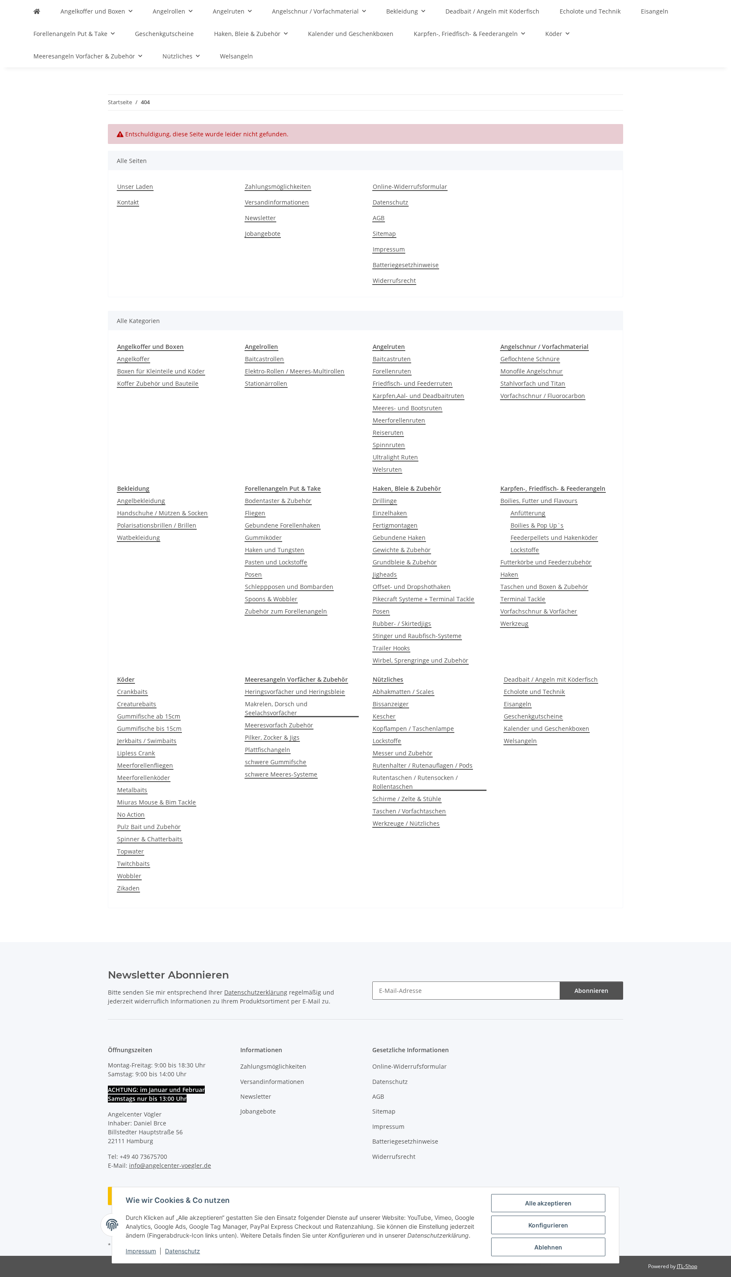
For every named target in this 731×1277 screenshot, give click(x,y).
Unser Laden (135, 186)
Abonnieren (591, 991)
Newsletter (260, 218)
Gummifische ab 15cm (148, 716)
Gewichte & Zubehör (402, 550)
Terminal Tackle (522, 599)
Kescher (384, 716)
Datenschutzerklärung (255, 992)
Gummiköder (263, 537)
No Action (131, 814)
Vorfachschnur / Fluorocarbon (542, 396)
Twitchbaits (133, 864)
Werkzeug (514, 623)
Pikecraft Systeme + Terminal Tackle (423, 599)
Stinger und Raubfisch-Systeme (417, 636)
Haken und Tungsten (274, 550)
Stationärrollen (266, 383)
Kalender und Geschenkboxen (546, 728)
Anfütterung (528, 513)
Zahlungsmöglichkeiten (278, 186)
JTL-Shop (687, 1266)
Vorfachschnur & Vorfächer (538, 611)
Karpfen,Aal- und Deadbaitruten (418, 396)
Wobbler (129, 876)
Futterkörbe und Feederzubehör (545, 562)
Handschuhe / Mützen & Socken (162, 513)
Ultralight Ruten (395, 457)
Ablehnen (548, 1247)
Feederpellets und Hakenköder (554, 537)
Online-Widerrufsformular (410, 186)
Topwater (130, 851)
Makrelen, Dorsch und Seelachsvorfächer (276, 708)
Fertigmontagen (395, 525)
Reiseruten (388, 432)
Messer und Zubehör (402, 753)
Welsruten (387, 469)
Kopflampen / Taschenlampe (413, 728)
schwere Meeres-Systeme (281, 774)
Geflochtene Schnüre (530, 359)
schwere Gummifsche (275, 762)
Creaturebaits (136, 704)
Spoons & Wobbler (271, 599)
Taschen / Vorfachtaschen (409, 811)
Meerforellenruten (399, 420)
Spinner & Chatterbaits (149, 839)
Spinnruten (389, 445)
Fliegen (255, 513)
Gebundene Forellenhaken (282, 525)
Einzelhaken (390, 513)
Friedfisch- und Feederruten (412, 383)
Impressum (141, 1251)
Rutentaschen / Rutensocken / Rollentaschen (415, 782)
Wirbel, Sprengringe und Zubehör (420, 660)
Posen (253, 574)
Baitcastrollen (264, 359)
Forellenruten (392, 371)
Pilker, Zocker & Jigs (272, 737)
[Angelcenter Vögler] (36, 11)
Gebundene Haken (399, 537)
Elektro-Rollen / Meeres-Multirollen (294, 371)
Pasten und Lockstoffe (276, 562)
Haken (509, 574)
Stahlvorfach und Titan (532, 383)
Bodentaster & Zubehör (278, 501)
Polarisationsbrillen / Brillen (156, 525)
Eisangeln (517, 704)
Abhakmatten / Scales (403, 692)
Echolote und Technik (534, 692)
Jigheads (385, 574)
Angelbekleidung (141, 501)
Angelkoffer (133, 359)
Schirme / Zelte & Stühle (407, 799)
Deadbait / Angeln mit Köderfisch (551, 679)
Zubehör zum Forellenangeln (286, 611)
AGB (379, 218)
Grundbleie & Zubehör (405, 562)
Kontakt (128, 202)
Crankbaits (132, 692)
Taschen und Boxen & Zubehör (544, 587)
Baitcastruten (392, 359)
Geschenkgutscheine (533, 716)
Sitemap (384, 233)
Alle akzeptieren (548, 1203)
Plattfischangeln (267, 750)
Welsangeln (520, 741)
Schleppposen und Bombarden (289, 587)
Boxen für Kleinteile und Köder (161, 371)
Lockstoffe (525, 550)
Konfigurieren (548, 1225)
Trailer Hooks (391, 648)
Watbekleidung (138, 537)
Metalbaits (132, 790)
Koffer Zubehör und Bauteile (157, 383)
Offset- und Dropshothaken (412, 587)
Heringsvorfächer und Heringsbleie (295, 692)
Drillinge (385, 501)
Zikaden (128, 888)
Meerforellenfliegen (145, 765)
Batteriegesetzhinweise (406, 265)
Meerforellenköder (143, 778)
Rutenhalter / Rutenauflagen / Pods (423, 765)
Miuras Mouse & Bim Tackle (156, 802)
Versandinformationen (277, 202)
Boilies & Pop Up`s (537, 525)
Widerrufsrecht (394, 280)
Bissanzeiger (391, 704)
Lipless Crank (136, 753)
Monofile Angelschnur (531, 371)
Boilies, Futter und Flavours (538, 501)
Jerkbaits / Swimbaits (146, 741)
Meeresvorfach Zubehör (279, 725)
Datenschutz (182, 1251)
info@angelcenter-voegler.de (170, 1165)
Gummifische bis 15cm (149, 728)
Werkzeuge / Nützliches (406, 823)
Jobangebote (262, 233)
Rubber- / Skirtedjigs (402, 623)
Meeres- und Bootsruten (407, 408)
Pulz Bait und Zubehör (149, 827)
